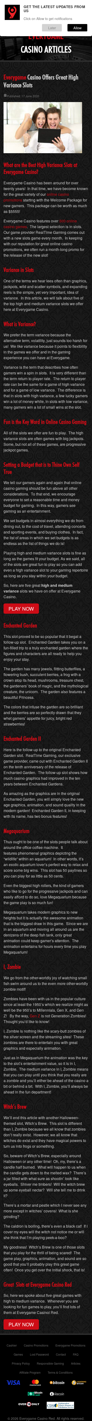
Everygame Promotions (70, 1345)
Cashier (12, 1345)
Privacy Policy (21, 1363)
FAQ (75, 1354)
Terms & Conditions (60, 1372)
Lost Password (39, 1354)
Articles (75, 1363)
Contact (61, 1354)
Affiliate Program (30, 1372)
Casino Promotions (36, 1345)
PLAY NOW (21, 608)
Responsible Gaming (50, 1363)
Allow (77, 27)
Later (52, 27)
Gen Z (35, 1016)
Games (18, 1354)
